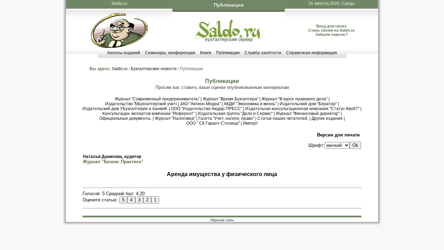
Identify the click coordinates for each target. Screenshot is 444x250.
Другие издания (327, 118)
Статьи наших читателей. (282, 118)
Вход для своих (331, 26)
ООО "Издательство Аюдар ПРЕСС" (206, 108)
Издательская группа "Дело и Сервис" (235, 113)
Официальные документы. (125, 118)
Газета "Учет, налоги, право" (226, 118)
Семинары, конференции (170, 52)
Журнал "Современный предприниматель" (157, 99)
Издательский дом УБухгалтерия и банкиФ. (125, 108)
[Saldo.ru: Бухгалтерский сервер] (228, 40)
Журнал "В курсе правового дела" (294, 99)
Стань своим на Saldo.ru (331, 30)
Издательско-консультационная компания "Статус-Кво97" (302, 108)
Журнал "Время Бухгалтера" (230, 99)
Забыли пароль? (331, 34)
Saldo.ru (119, 3)
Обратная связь (222, 220)
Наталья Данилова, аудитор (112, 156)
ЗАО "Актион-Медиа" (200, 103)
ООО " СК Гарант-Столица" (213, 123)
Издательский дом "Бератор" (308, 103)
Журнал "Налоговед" (175, 118)
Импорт (250, 123)
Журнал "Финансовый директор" (308, 113)
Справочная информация (311, 52)
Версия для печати (338, 135)
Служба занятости (263, 52)
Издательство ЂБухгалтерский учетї (141, 103)
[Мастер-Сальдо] (119, 46)
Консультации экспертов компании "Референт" (148, 113)
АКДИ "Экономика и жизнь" (250, 103)
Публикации (228, 52)
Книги (205, 52)
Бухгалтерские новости (154, 68)
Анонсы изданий (123, 52)
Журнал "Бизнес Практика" (113, 161)
